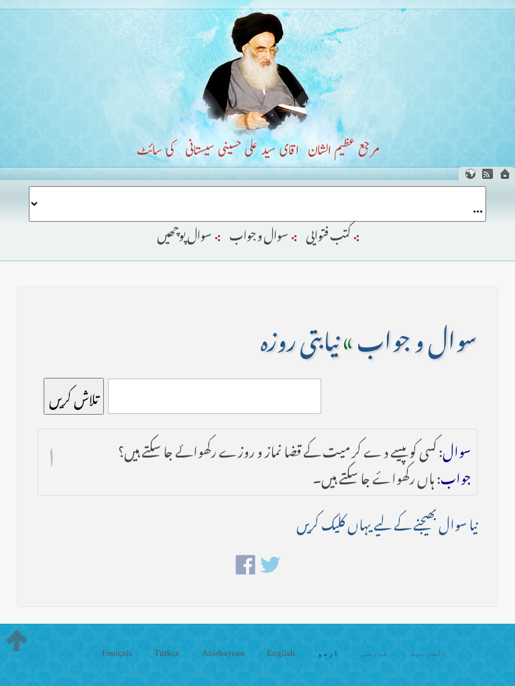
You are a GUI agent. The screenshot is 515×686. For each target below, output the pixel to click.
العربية (428, 653)
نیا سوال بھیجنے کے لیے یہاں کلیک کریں (386, 521)
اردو (328, 653)
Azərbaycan (223, 653)
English (281, 653)
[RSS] (487, 174)
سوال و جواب (258, 232)
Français (117, 653)
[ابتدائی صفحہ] (505, 174)
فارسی (374, 653)
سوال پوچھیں (184, 232)
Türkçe (167, 653)
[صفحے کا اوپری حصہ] (16, 640)
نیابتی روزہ (299, 335)
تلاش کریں (74, 396)
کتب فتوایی (328, 232)
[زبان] (470, 174)
